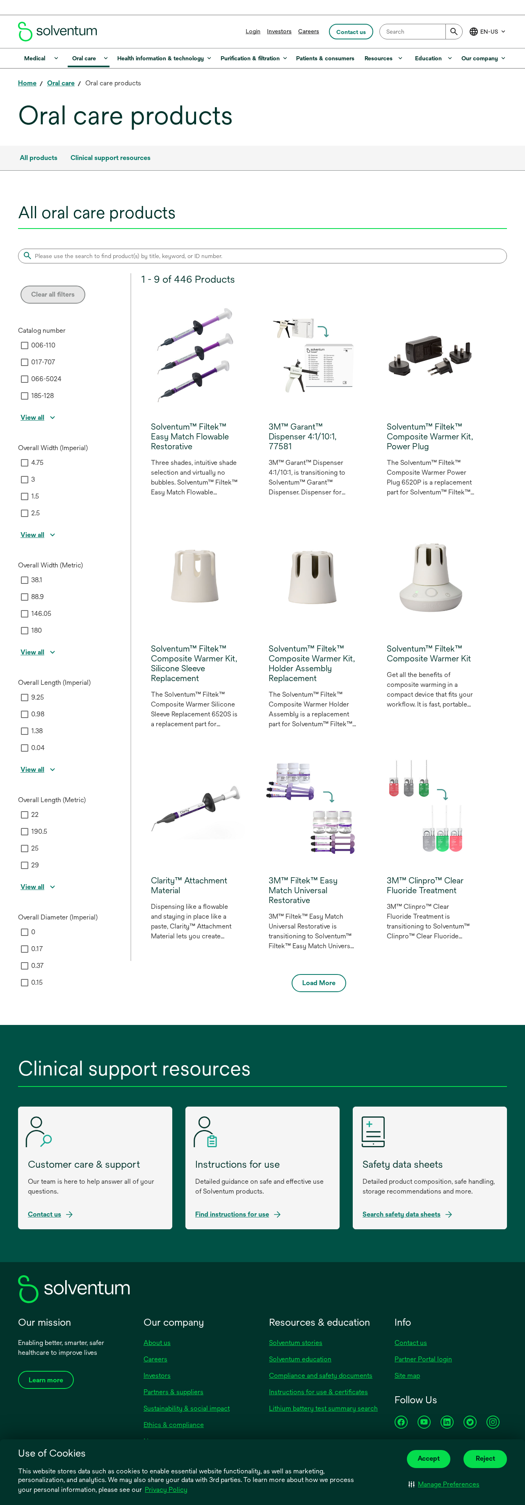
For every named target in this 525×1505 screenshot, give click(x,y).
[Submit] (454, 31)
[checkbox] (25, 345)
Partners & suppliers (173, 1392)
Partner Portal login (423, 1359)
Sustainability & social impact (187, 1408)
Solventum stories (295, 1343)
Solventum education (300, 1359)
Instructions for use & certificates (318, 1392)
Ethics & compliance (174, 1425)
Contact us (411, 1343)
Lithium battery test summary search (323, 1408)
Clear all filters (53, 294)
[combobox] (421, 31)
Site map (407, 1375)
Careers (308, 31)
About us (157, 1343)
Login (253, 31)
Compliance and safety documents (320, 1375)
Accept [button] (429, 1458)
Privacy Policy (167, 1490)
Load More (319, 983)
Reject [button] (485, 1458)
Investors (279, 31)
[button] (444, 1484)
